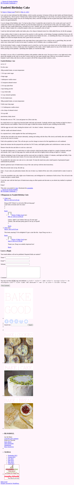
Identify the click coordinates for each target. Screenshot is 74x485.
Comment (3, 277)
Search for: (7, 325)
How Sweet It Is (9, 447)
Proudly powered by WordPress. (10, 483)
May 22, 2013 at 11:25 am (11, 200)
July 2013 (11, 459)
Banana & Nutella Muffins (9, 1)
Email (3, 261)
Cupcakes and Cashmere (11, 438)
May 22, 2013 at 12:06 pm (15, 216)
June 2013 (11, 460)
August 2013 (11, 457)
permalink (30, 188)
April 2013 (11, 463)
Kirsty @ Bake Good (9, 12)
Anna (5, 227)
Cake (16, 188)
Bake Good (4, 482)
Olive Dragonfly (9, 443)
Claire (6, 198)
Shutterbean (7, 445)
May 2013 (11, 462)
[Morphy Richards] (11, 479)
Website (3, 264)
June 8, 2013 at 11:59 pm (15, 241)
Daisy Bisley (8, 442)
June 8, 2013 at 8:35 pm (11, 229)
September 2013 (12, 455)
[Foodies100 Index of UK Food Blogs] (11, 474)
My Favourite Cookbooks (9, 3)
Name (3, 257)
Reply (6, 211)
